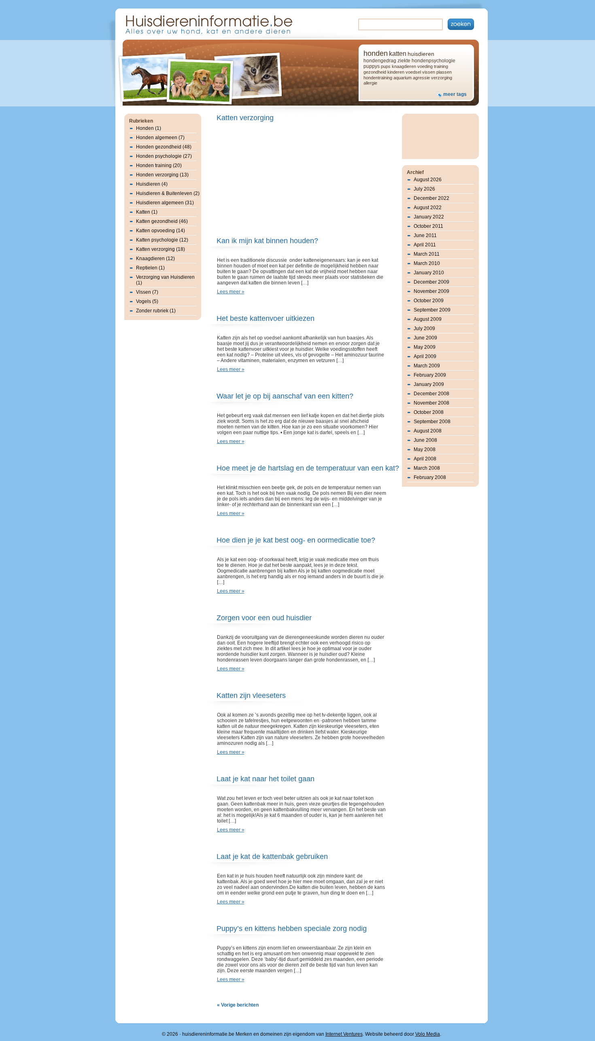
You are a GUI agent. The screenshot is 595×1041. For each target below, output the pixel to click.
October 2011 (428, 226)
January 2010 (429, 273)
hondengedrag (379, 61)
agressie (421, 77)
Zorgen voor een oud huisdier (264, 618)
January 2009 (429, 384)
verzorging (441, 77)
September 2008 (432, 421)
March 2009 (427, 366)
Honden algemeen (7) (160, 137)
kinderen (395, 72)
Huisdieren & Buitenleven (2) (168, 193)
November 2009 (431, 291)
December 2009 (431, 282)
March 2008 (427, 468)
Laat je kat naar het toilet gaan (265, 779)
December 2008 (431, 393)
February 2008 (430, 477)
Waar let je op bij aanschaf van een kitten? (285, 396)
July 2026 (424, 189)
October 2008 (429, 412)
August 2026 (428, 179)
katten (397, 53)
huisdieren (421, 54)
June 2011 (425, 235)
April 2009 (425, 356)
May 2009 (425, 347)
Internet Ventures (344, 1034)
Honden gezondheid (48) (163, 147)
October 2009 (429, 300)
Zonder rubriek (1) (156, 311)
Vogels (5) (147, 301)
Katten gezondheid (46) (162, 221)
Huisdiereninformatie (208, 23)
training (441, 66)
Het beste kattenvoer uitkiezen (265, 318)
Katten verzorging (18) (160, 249)
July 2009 (424, 328)
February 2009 (430, 375)
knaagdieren (404, 66)
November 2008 (431, 403)
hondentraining (377, 77)
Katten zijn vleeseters (251, 695)
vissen (428, 72)
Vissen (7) (147, 292)
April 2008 (425, 459)
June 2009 (425, 338)
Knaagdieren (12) (155, 258)
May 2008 (425, 449)
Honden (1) (148, 128)
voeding (425, 66)
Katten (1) (146, 212)
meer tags (455, 94)
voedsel (413, 72)
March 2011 (427, 254)
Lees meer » (230, 292)
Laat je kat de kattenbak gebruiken (272, 856)
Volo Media (427, 1034)
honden (375, 53)
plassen (444, 72)
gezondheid (374, 72)
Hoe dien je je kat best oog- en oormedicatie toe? (296, 540)
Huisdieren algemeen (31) (165, 203)
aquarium (402, 77)
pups (386, 66)
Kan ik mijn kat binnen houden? (267, 241)
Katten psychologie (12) (162, 240)
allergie (370, 83)
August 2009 (428, 319)
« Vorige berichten (238, 1005)
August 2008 (428, 431)
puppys (371, 66)
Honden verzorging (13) (162, 175)
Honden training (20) (159, 165)
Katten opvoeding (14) (160, 230)
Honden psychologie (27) (164, 156)
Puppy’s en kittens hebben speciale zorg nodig (292, 928)
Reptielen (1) (150, 268)
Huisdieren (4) (152, 184)
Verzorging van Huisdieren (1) (165, 280)
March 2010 (427, 263)
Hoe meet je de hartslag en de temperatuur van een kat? (308, 468)
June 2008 (425, 440)
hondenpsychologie (433, 61)
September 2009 (432, 310)
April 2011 (425, 245)
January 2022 (429, 217)
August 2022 (428, 207)
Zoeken (461, 24)
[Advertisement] (285, 180)
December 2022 (431, 198)
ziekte (403, 61)
